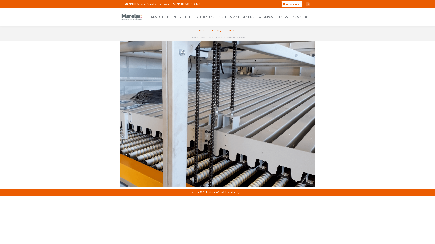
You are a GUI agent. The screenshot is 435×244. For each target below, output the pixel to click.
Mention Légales (235, 192)
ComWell (221, 192)
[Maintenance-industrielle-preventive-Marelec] (217, 114)
